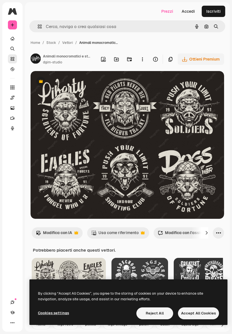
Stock (51, 42)
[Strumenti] (12, 87)
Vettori (67, 42)
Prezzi (167, 11)
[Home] (12, 38)
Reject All (155, 313)
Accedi (188, 11)
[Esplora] (12, 69)
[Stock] (12, 58)
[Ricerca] (12, 48)
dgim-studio (52, 62)
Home (35, 42)
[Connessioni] (12, 302)
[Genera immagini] (12, 107)
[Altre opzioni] (142, 59)
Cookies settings (53, 313)
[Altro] (12, 322)
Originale (68, 82)
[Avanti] (206, 233)
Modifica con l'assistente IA (187, 234)
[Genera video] (12, 118)
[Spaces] (12, 97)
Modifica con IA (54, 234)
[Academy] (12, 312)
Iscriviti (213, 11)
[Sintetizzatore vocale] (12, 128)
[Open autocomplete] (37, 26)
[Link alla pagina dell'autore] (36, 59)
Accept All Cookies (198, 313)
